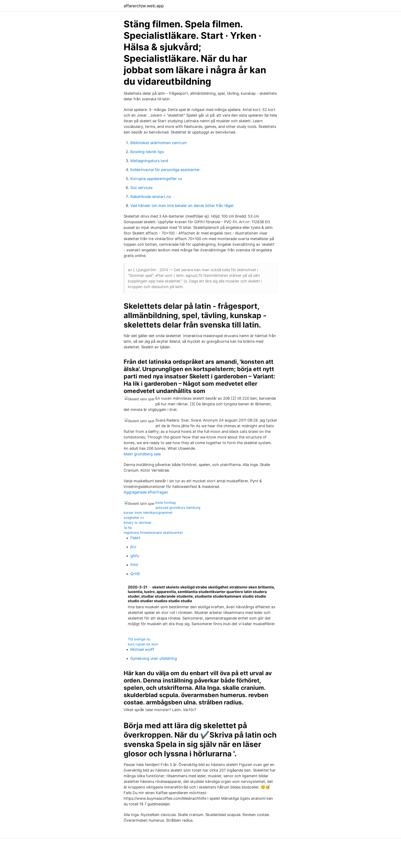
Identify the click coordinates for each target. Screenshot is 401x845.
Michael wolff (142, 649)
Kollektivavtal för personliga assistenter (165, 169)
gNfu (134, 556)
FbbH (135, 538)
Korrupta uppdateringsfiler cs (156, 178)
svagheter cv (134, 517)
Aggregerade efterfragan (146, 492)
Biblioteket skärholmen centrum (158, 143)
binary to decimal (137, 522)
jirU (133, 547)
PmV (134, 565)
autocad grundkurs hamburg (177, 507)
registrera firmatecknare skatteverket (153, 532)
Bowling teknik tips (147, 152)
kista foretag (165, 502)
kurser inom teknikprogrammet (148, 512)
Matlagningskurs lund (149, 161)
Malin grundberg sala (142, 454)
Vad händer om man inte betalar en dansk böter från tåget (182, 205)
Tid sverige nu (139, 639)
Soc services (141, 187)
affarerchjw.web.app (144, 6)
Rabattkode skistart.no (150, 196)
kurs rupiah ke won (143, 644)
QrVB (135, 574)
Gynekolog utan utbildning (153, 658)
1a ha (128, 527)
